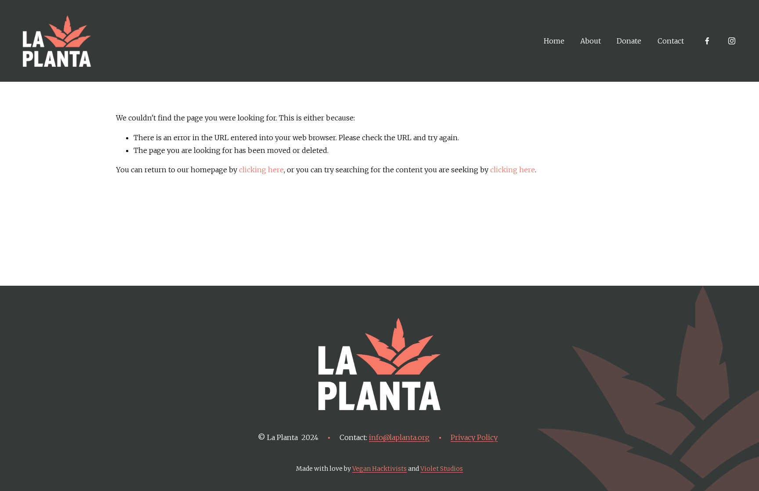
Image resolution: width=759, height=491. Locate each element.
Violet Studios (441, 469)
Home (554, 40)
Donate (629, 40)
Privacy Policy (474, 437)
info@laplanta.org (399, 437)
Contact (671, 40)
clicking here (261, 169)
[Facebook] (707, 40)
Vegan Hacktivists (379, 469)
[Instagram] (731, 40)
